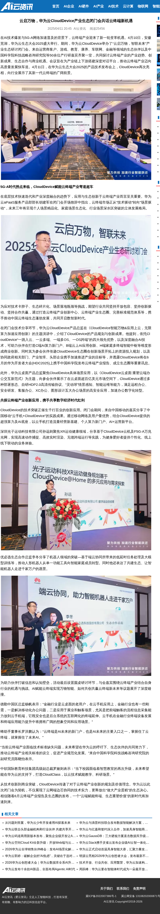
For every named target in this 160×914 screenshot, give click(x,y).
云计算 (128, 6)
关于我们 (106, 888)
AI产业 (98, 6)
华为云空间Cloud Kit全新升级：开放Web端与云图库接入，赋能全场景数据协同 (60, 842)
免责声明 (139, 888)
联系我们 (123, 888)
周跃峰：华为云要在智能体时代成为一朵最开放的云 (115, 869)
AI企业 (69, 6)
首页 (55, 6)
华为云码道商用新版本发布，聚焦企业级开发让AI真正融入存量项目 (52, 836)
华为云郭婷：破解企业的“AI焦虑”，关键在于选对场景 (42, 856)
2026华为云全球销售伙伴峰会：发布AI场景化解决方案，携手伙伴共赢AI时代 (58, 849)
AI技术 (113, 6)
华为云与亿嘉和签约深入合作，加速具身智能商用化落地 (118, 829)
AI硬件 (83, 6)
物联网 (143, 6)
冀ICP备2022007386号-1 (101, 896)
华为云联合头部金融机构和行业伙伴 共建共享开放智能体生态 (47, 829)
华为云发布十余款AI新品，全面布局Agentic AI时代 (40, 869)
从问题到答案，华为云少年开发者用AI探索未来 (37, 822)
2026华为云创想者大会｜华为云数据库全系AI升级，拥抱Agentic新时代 (54, 862)
